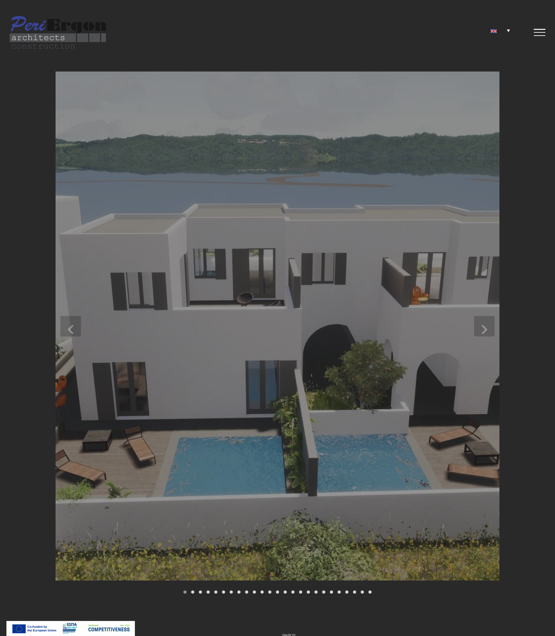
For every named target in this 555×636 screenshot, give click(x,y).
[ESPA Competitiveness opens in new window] (70, 625)
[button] (185, 592)
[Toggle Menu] (539, 32)
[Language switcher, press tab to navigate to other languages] (500, 30)
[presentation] (70, 326)
